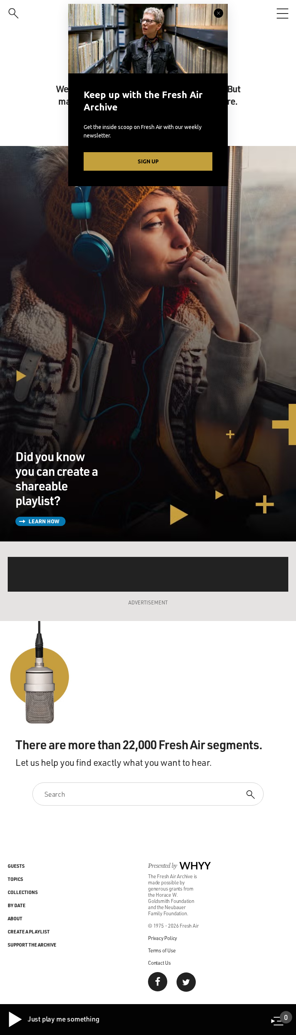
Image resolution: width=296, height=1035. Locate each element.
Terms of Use (162, 950)
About (15, 918)
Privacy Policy (162, 938)
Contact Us (159, 962)
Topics (15, 879)
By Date (16, 905)
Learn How (44, 521)
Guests (16, 866)
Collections (23, 892)
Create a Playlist (29, 931)
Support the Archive (32, 945)
